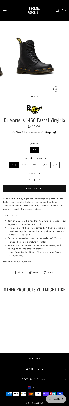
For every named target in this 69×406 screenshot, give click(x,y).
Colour (34, 143)
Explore (34, 358)
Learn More (34, 368)
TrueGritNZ (38, 403)
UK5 (34, 164)
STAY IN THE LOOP (34, 379)
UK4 (24, 164)
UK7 (45, 164)
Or (28, 132)
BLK (34, 149)
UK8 (55, 164)
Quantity (34, 173)
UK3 (14, 164)
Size (34, 158)
